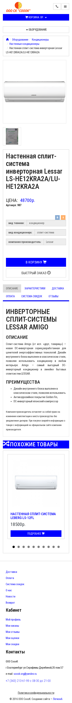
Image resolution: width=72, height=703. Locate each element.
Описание (12, 288)
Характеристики (35, 288)
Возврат (10, 602)
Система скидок (31, 296)
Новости (10, 596)
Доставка (58, 288)
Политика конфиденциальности (36, 692)
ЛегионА (57, 699)
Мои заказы (12, 625)
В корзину (34, 262)
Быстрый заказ (34, 273)
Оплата (10, 296)
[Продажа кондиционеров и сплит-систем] (7, 39)
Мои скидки (12, 644)
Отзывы (53, 296)
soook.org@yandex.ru (25, 673)
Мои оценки (12, 638)
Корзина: (35, 17)
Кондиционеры (40, 39)
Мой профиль (13, 619)
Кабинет (14, 610)
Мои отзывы (13, 631)
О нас (9, 590)
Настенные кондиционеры (24, 43)
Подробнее (34, 533)
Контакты (15, 652)
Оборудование (37, 29)
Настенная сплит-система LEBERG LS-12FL (33, 516)
